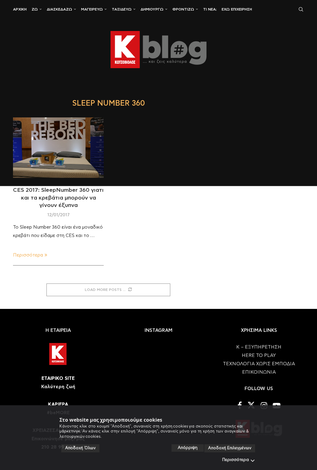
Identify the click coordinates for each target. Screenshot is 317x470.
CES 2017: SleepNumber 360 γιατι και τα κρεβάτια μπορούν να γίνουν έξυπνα (58, 197)
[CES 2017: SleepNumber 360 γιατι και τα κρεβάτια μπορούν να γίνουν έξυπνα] (58, 147)
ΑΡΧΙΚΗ (20, 9)
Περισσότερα (235, 460)
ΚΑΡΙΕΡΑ (58, 404)
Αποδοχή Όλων (80, 448)
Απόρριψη (188, 448)
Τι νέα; (210, 9)
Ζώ (35, 9)
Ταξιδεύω (122, 9)
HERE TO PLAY (259, 355)
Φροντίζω (183, 9)
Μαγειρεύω (92, 9)
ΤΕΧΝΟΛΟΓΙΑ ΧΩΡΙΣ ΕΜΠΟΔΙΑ (259, 364)
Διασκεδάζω (59, 9)
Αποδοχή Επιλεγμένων (229, 448)
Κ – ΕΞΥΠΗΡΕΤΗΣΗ (258, 347)
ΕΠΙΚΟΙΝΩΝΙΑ (259, 372)
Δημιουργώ (152, 9)
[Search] (301, 9)
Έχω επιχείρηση (237, 9)
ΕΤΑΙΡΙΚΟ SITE (58, 378)
